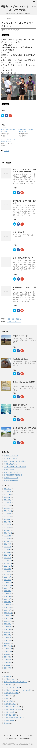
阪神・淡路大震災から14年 (23, 258)
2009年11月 (8, 583)
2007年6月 (7, 662)
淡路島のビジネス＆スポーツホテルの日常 (17, 690)
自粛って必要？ (9, 469)
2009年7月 (7, 594)
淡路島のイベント (10, 679)
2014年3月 (7, 525)
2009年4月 (7, 602)
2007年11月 (8, 649)
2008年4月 (7, 635)
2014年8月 (7, 514)
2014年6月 (7, 519)
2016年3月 (7, 500)
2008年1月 (7, 643)
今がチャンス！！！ (14, 322)
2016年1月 (7, 503)
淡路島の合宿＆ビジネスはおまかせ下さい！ (18, 738)
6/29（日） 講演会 (14, 319)
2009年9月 (7, 588)
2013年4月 (7, 549)
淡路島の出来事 (9, 720)
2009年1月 (7, 610)
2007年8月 (7, 657)
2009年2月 (7, 607)
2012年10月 (8, 566)
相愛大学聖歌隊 (18, 232)
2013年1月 (7, 558)
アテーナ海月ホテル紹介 (12, 687)
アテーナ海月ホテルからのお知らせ (15, 682)
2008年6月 (7, 629)
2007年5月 (7, 665)
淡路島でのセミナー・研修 (12, 709)
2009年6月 (7, 596)
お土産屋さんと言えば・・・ (23, 359)
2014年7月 (7, 516)
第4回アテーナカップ (11, 478)
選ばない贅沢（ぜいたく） (12, 472)
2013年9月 (7, 536)
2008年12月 (8, 613)
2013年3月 (7, 552)
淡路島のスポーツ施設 (11, 693)
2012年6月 (7, 577)
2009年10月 (8, 585)
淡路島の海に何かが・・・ (22, 405)
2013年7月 (7, 541)
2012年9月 (7, 569)
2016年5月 (7, 494)
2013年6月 (7, 544)
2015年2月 (7, 505)
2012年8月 (7, 571)
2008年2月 (7, 640)
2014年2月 (7, 527)
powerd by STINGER (28, 744)
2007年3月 (7, 668)
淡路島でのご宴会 (10, 704)
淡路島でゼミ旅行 (10, 715)
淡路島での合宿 (9, 712)
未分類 (6, 151)
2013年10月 (8, 533)
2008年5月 (7, 632)
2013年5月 (7, 547)
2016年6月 (7, 492)
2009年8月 (7, 591)
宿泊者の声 (7, 676)
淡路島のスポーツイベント (12, 718)
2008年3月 (7, 638)
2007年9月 (7, 654)
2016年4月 (7, 497)
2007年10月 (8, 651)
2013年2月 (7, 555)
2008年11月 (8, 616)
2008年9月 (7, 621)
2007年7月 (7, 660)
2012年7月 (7, 574)
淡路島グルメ (8, 685)
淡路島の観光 (8, 696)
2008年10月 (8, 618)
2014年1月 (7, 530)
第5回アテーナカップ (20, 336)
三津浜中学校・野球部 (11, 480)
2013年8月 (7, 538)
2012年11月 (8, 563)
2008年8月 (7, 624)
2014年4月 (7, 522)
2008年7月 (7, 627)
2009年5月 (7, 599)
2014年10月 (8, 511)
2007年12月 (8, 646)
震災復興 (7, 723)
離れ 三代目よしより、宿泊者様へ (15, 461)
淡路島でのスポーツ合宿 (12, 707)
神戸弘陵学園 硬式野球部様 (13, 475)
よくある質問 (8, 701)
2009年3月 (7, 605)
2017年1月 (7, 489)
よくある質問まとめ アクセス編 (24, 428)
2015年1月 (7, 508)
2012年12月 (8, 560)
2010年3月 (7, 580)
